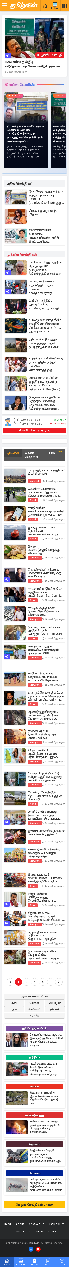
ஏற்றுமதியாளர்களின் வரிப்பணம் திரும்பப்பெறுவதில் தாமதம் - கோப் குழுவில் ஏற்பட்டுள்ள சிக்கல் (45, 935)
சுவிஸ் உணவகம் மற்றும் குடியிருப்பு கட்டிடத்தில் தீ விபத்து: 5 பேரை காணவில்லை (45, 1127)
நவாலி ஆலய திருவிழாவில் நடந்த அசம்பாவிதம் (42, 734)
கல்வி (55, 453)
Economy (34, 841)
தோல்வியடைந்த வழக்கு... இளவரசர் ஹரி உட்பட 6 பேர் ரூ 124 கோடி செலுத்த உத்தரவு (46, 1040)
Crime (33, 600)
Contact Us (36, 1224)
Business (34, 943)
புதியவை (13, 453)
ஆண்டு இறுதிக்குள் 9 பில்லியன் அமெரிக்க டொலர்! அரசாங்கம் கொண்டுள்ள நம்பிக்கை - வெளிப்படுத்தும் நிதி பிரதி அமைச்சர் (46, 715)
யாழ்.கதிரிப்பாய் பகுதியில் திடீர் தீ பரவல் (46, 472)
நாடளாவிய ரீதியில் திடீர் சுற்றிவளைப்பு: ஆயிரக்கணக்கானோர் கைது (45, 592)
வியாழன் (55, 1003)
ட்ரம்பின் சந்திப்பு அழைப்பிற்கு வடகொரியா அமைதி (44, 304)
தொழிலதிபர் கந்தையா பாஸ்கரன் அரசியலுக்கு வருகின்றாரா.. (44, 573)
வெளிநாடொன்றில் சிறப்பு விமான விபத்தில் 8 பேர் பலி (46, 796)
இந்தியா (34, 1057)
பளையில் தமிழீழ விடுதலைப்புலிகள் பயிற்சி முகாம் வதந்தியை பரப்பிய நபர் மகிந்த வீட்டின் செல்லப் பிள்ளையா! (32, 64)
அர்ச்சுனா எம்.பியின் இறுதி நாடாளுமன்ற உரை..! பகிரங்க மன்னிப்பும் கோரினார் (44, 383)
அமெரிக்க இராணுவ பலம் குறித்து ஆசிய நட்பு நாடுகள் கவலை (44, 343)
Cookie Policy (22, 1231)
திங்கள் (55, 1009)
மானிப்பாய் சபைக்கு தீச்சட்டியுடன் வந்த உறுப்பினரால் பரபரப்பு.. (44, 815)
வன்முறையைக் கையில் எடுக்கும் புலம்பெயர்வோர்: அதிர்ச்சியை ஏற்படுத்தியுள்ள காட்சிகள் (46, 1184)
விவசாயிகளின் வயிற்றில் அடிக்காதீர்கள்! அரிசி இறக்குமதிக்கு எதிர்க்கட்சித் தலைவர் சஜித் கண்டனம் (44, 235)
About (20, 1224)
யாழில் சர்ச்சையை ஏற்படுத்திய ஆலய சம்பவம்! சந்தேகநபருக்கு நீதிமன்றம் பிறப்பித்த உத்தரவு (44, 287)
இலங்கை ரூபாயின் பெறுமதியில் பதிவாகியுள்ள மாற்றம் (44, 955)
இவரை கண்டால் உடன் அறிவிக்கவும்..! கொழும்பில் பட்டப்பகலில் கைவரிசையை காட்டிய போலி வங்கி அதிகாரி (46, 630)
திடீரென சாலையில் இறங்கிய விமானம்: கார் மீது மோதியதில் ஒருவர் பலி (44, 1098)
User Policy (57, 1224)
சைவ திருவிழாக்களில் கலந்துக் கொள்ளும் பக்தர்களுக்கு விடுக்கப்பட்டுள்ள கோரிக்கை (44, 853)
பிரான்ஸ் (34, 1173)
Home (8, 1224)
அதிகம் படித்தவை (31, 454)
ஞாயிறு (34, 1015)
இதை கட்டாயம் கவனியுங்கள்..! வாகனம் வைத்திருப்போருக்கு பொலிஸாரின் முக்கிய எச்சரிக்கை (45, 878)
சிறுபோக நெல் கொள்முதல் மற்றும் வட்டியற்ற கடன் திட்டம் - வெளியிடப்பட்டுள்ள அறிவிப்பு (45, 916)
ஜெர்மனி (34, 1144)
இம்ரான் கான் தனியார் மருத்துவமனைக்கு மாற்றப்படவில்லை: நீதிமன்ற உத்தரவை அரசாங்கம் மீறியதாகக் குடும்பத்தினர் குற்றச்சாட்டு (45, 403)
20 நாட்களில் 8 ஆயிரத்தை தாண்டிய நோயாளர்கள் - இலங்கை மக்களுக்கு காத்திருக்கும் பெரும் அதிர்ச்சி (46, 753)
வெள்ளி (34, 1003)
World (33, 500)
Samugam (35, 557)
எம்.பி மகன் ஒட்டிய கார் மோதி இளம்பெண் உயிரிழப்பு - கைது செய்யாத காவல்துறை (44, 1069)
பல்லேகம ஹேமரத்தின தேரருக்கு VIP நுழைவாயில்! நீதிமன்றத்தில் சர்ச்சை (46, 268)
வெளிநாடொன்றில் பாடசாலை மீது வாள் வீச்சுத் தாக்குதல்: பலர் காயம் (43, 492)
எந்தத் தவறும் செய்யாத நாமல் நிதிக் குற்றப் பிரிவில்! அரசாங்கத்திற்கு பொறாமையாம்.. (46, 364)
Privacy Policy (46, 1231)
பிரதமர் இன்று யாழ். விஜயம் (43, 212)
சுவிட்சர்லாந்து (34, 1115)
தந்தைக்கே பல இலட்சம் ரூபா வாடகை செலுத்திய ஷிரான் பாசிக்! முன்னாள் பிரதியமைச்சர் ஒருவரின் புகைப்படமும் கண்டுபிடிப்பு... (46, 696)
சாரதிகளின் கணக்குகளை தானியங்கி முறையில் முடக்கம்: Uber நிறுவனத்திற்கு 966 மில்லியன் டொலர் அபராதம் (46, 511)
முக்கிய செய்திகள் (22, 254)
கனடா (34, 1086)
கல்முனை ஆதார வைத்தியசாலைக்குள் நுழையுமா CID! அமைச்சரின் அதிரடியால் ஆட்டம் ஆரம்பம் (46, 650)
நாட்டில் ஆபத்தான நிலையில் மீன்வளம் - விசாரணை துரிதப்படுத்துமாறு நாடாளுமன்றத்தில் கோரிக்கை (43, 611)
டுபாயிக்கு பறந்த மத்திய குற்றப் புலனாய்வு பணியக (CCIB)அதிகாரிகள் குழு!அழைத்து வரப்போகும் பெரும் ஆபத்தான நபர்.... (46, 197)
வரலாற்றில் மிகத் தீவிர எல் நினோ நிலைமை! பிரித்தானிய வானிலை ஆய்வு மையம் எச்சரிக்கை (45, 325)
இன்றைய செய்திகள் (34, 996)
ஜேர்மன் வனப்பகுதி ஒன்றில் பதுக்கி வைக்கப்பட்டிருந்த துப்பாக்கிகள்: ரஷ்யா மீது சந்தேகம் (45, 1156)
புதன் (14, 1009)
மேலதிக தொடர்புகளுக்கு (34, 430)
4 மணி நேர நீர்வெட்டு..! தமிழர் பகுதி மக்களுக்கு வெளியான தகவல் (45, 777)
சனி (14, 1003)
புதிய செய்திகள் (20, 183)
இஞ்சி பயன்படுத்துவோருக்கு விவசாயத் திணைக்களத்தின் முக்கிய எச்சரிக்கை (46, 550)
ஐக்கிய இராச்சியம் (34, 1028)
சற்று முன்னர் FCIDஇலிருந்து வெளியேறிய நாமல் (42, 897)
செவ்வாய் (34, 1009)
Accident (34, 481)
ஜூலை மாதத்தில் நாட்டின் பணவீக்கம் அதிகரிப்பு (46, 832)
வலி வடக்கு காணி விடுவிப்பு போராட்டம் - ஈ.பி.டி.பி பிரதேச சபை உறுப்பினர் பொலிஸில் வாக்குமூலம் (44, 677)
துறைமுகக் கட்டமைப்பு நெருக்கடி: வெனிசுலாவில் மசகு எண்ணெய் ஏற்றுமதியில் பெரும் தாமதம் (45, 530)
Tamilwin (34, 1243)
